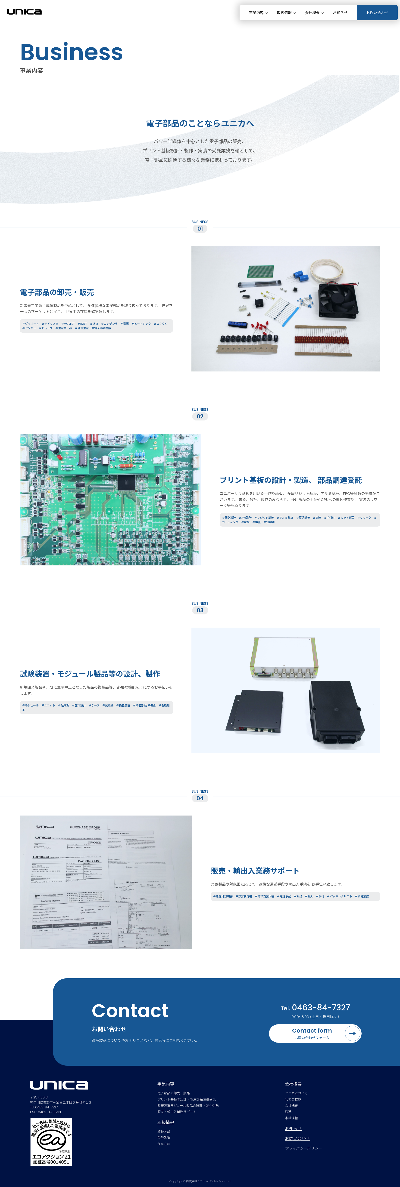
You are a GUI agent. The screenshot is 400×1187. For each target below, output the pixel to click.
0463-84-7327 (321, 1007)
